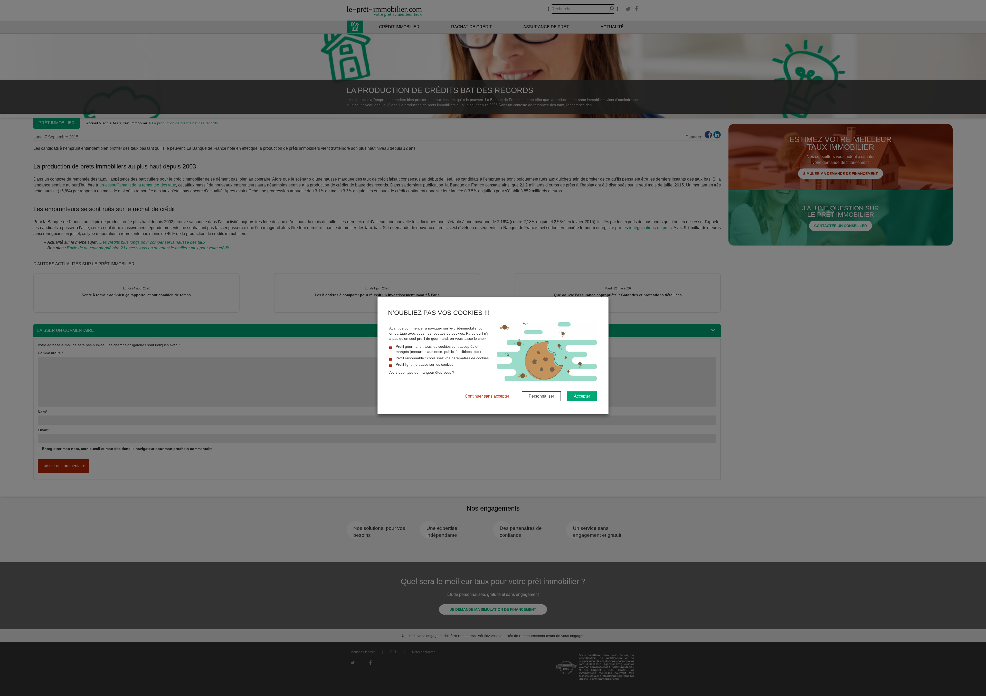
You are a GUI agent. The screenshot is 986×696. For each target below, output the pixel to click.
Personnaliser (541, 396)
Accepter (582, 396)
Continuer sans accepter (487, 396)
